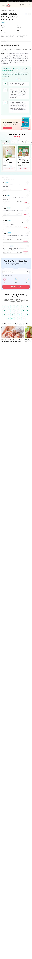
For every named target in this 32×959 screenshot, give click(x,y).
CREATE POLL (7, 127)
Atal (4, 195)
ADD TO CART (9, 168)
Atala (4, 208)
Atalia (5, 220)
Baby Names (8, 10)
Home (2, 10)
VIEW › (26, 189)
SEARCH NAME (16, 287)
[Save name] (29, 14)
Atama (5, 233)
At (4, 182)
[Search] (27, 272)
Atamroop (6, 246)
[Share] (26, 14)
